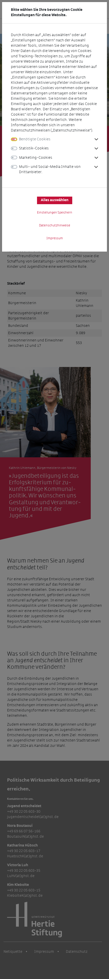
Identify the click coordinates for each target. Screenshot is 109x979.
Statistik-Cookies (34, 148)
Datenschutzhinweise (54, 225)
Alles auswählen (54, 200)
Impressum (54, 238)
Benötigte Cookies (34, 139)
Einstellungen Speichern (54, 212)
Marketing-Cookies (35, 157)
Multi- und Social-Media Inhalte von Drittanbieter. (50, 169)
